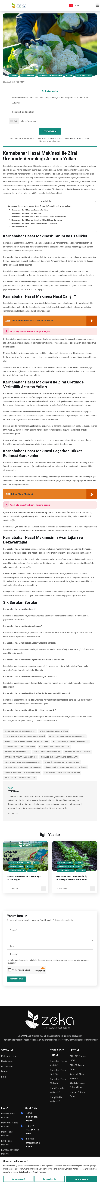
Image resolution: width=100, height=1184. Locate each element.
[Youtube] (13, 814)
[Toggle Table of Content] (92, 201)
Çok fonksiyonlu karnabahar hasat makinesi (25, 736)
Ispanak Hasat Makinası (20, 863)
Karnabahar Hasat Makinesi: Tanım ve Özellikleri (30, 210)
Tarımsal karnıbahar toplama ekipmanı (22, 773)
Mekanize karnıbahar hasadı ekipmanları (59, 757)
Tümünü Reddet (49, 1179)
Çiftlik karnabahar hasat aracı (54, 731)
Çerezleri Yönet (18, 1179)
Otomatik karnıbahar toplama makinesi (22, 762)
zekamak (13, 75)
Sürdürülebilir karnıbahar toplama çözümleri (65, 767)
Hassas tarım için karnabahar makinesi (70, 741)
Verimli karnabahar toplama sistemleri (62, 773)
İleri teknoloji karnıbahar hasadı (54, 747)
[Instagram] (17, 814)
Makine (30, 867)
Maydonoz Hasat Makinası (70, 867)
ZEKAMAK (21, 82)
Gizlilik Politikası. (39, 1172)
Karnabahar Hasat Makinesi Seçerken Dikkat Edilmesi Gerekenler (37, 220)
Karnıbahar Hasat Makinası (50, 75)
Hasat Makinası (27, 75)
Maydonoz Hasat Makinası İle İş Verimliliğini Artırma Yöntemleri (71, 878)
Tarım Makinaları (84, 75)
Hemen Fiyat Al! (50, 131)
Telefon (30, 1125)
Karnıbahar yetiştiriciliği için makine (20, 757)
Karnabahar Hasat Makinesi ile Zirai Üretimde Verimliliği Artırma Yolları (39, 206)
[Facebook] (9, 814)
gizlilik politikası (75, 138)
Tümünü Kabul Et (81, 1179)
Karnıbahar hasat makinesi (17, 752)
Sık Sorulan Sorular (19, 227)
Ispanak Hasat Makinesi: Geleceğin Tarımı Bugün (24, 878)
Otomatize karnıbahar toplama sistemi (62, 762)
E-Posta (30, 1138)
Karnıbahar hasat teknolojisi (47, 752)
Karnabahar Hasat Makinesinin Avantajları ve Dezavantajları (34, 223)
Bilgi (36, 863)
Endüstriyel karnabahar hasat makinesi (67, 736)
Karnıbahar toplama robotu (77, 752)
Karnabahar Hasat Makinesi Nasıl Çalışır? (27, 213)
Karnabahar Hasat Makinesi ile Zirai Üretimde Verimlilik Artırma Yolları (39, 217)
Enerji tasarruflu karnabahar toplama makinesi (26, 741)
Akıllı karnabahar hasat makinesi (20, 731)
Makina (69, 75)
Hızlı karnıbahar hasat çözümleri (20, 747)
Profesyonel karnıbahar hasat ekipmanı (22, 767)
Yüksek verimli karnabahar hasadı (20, 778)
